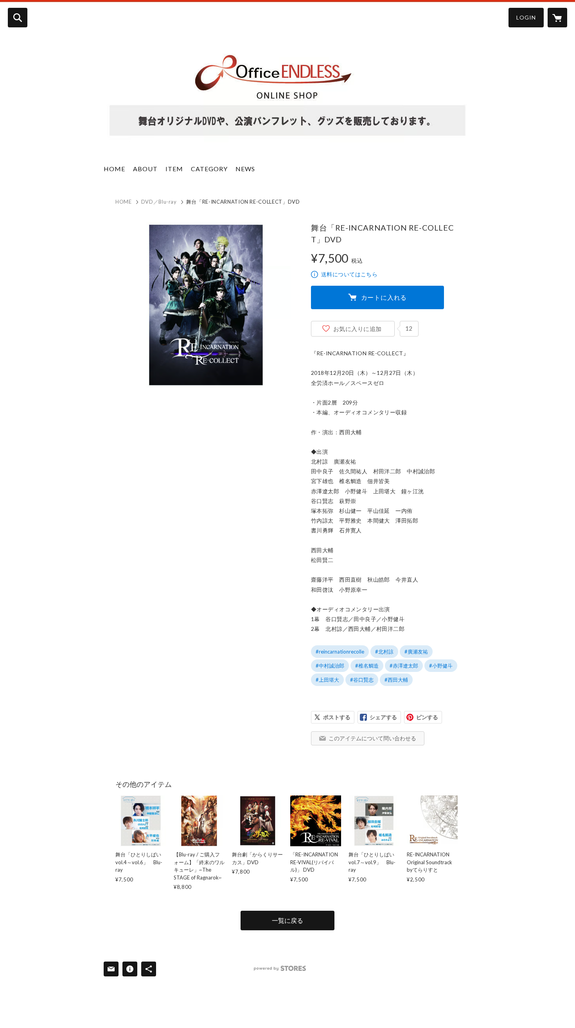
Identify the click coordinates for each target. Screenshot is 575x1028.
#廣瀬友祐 (416, 651)
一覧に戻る (287, 920)
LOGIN (526, 17)
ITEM (174, 168)
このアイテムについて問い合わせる (372, 738)
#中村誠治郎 (330, 666)
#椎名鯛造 (367, 666)
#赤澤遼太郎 (404, 666)
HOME (114, 168)
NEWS (245, 168)
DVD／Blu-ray (159, 202)
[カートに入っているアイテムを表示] (557, 17)
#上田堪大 (327, 680)
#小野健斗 (441, 666)
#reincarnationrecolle (340, 651)
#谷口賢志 (362, 680)
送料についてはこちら (349, 274)
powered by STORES (280, 968)
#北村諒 (384, 651)
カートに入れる (384, 297)
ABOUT (145, 168)
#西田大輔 (396, 680)
